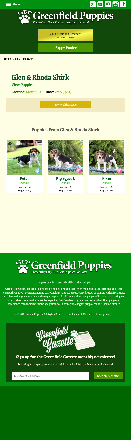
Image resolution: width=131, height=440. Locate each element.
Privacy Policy (104, 314)
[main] (65, 154)
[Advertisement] (65, 222)
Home (7, 59)
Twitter (93, 4)
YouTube (100, 4)
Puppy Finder (66, 48)
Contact (87, 314)
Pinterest (108, 4)
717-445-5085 (63, 91)
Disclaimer (73, 314)
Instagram (115, 4)
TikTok (123, 4)
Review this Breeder (65, 105)
